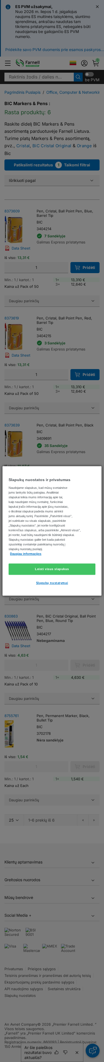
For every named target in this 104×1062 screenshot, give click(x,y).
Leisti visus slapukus (52, 569)
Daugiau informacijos (25, 554)
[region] (51, 531)
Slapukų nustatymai (52, 583)
